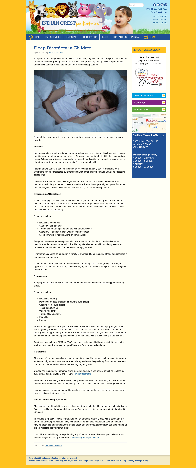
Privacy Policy (134, 461)
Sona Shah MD (160, 23)
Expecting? (139, 102)
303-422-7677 (160, 9)
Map (124, 461)
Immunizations (141, 109)
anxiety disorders (83, 374)
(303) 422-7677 (99, 461)
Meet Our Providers (143, 95)
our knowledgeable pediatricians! (85, 437)
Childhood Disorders (53, 445)
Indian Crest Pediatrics (70, 24)
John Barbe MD (160, 16)
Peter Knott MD (160, 19)
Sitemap (144, 461)
